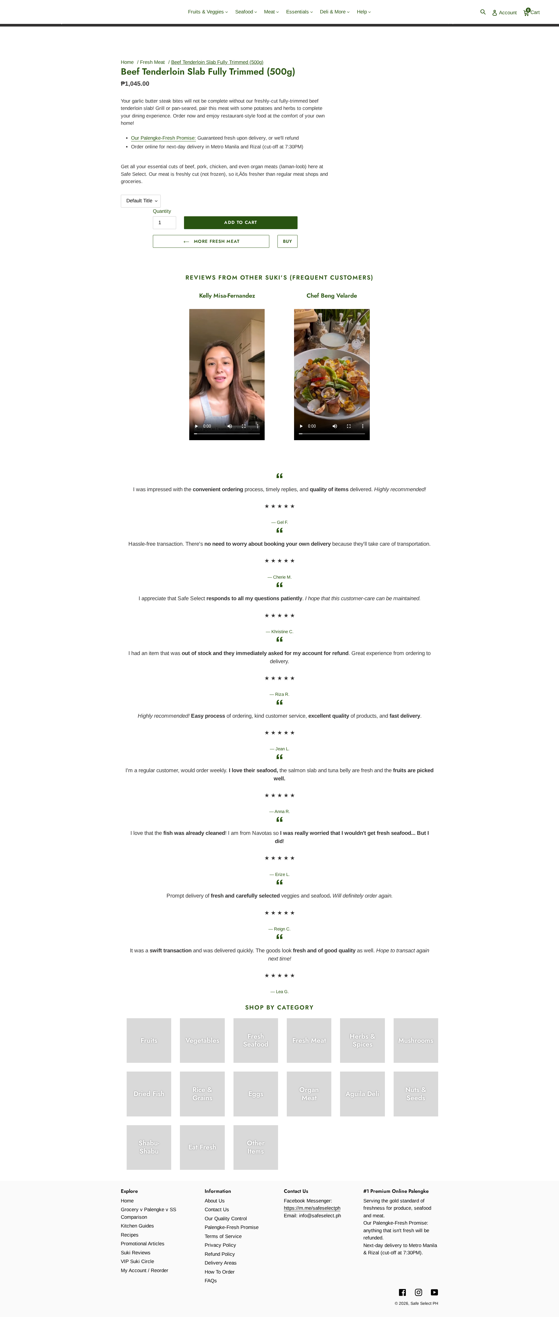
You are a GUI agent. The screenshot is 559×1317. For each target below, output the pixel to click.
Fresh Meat (152, 62)
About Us (215, 1201)
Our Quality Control (226, 1218)
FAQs (211, 1280)
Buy (287, 241)
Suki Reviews (136, 1252)
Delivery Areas (221, 1263)
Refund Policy (220, 1254)
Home (127, 62)
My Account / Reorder (144, 1270)
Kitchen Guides (137, 1226)
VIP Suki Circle (137, 1261)
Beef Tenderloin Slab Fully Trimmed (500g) (217, 62)
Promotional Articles (142, 1243)
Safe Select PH (424, 1303)
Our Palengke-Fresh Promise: (163, 138)
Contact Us (217, 1209)
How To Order (220, 1272)
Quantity (162, 211)
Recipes (130, 1235)
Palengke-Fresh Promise (232, 1227)
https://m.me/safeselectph (312, 1208)
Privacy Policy (220, 1245)
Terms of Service (223, 1236)
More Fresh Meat (216, 241)
